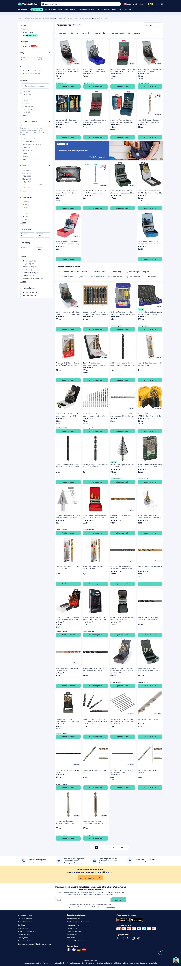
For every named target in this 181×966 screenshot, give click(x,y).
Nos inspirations (73, 934)
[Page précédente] (92, 847)
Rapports (143, 963)
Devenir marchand (24, 934)
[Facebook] (123, 938)
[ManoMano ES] (84, 949)
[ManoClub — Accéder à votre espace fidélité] (150, 4)
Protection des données (75, 963)
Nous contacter (23, 928)
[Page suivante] (126, 847)
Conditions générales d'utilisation (109, 963)
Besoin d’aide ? (23, 925)
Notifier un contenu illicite (27, 931)
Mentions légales (59, 963)
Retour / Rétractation (25, 922)
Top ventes (71, 938)
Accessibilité (153, 963)
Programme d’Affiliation (26, 941)
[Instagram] (133, 938)
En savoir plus (111, 907)
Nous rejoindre (23, 938)
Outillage (26, 18)
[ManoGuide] (176, 960)
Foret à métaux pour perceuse (89, 18)
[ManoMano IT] (68, 949)
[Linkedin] (118, 938)
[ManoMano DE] (79, 949)
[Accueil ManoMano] (27, 4)
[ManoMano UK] (74, 949)
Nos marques (72, 928)
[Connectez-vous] (156, 4)
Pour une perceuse (72, 18)
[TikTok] (138, 938)
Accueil (20, 18)
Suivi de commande (25, 919)
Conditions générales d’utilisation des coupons (34, 944)
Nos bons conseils (73, 919)
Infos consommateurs (131, 963)
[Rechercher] (43, 4)
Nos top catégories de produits (78, 922)
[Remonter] (160, 952)
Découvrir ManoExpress (75, 941)
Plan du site (47, 963)
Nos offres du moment (75, 931)
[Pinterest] (128, 938)
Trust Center (90, 963)
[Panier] (161, 4)
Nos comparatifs (73, 925)
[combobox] (153, 24)
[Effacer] (118, 4)
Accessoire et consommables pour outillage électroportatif (48, 18)
